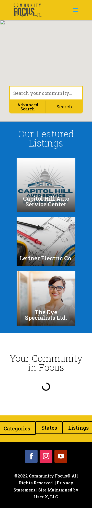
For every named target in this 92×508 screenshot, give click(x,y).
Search (64, 107)
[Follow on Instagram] (46, 456)
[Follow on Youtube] (60, 456)
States (49, 427)
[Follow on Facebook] (31, 456)
